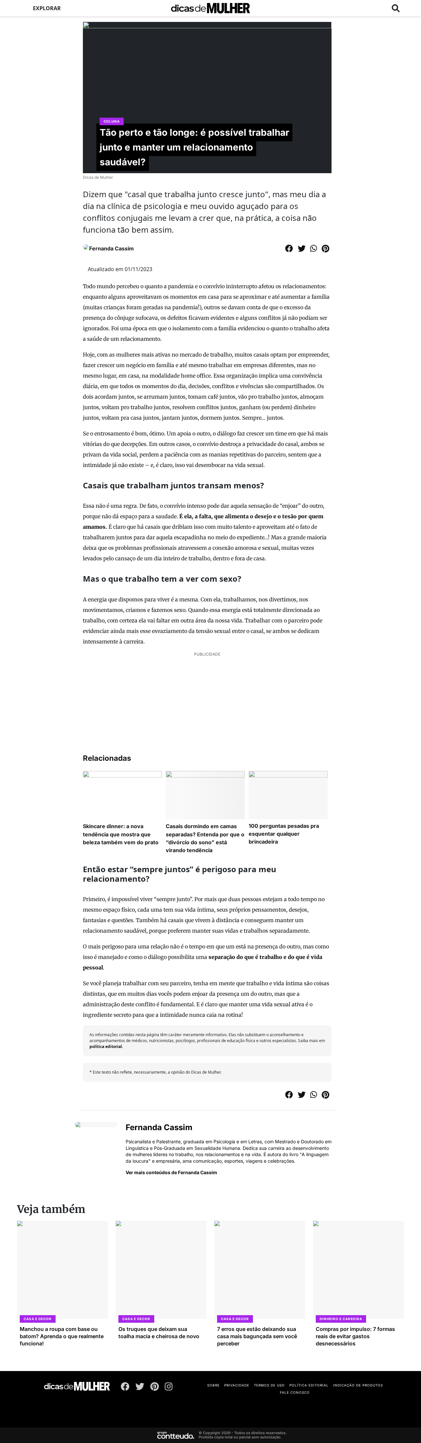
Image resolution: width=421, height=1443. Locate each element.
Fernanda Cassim (111, 248)
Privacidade (236, 1385)
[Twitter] (140, 1387)
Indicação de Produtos (358, 1385)
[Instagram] (169, 1387)
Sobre (213, 1385)
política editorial (105, 1046)
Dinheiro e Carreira (341, 1319)
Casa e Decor (38, 1319)
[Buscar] (395, 8)
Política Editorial (309, 1385)
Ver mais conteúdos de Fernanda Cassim (171, 1172)
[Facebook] (125, 1387)
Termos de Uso (269, 1385)
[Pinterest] (154, 1387)
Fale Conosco (295, 1392)
